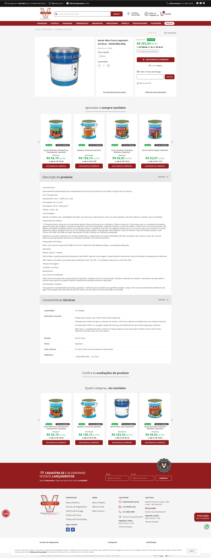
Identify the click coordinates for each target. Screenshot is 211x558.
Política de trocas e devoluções (155, 92)
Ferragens (67, 23)
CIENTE (191, 551)
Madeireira (97, 23)
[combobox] (88, 14)
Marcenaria (112, 23)
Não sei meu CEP (145, 83)
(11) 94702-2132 (129, 507)
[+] (108, 66)
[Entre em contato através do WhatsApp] (207, 527)
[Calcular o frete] (169, 76)
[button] (134, 14)
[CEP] (150, 76)
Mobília (125, 23)
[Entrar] (151, 14)
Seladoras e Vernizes (63, 29)
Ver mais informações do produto (114, 92)
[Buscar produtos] (116, 14)
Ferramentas (82, 23)
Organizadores (140, 23)
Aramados (42, 23)
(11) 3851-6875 (129, 512)
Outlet (169, 23)
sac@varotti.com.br (131, 502)
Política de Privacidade (38, 552)
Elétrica (55, 23)
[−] (99, 66)
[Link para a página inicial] (38, 29)
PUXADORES (156, 23)
